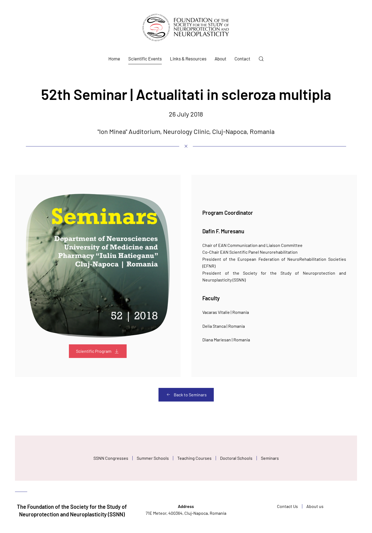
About (220, 58)
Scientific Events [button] (145, 58)
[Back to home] (186, 27)
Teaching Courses (194, 458)
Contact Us (287, 506)
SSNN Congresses (110, 458)
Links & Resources (188, 58)
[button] (261, 58)
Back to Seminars (190, 394)
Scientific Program (93, 351)
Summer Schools (153, 458)
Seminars (270, 458)
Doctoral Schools (236, 458)
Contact (242, 58)
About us (315, 506)
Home (114, 58)
